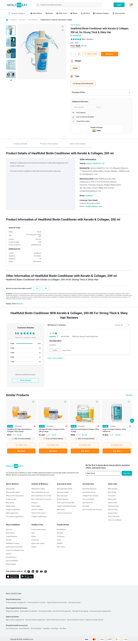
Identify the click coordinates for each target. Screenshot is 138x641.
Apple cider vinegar (38, 543)
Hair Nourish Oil (87, 503)
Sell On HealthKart (12, 561)
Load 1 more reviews (55, 358)
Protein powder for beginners (16, 602)
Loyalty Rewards (11, 536)
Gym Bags (54, 628)
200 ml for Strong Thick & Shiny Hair (85, 336)
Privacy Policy (112, 513)
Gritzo (59, 540)
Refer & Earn (10, 533)
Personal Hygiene (88, 499)
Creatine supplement (13, 509)
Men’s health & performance (56, 620)
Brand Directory (11, 557)
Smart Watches (24, 628)
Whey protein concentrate (15, 496)
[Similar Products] (21, 411)
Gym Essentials (36, 628)
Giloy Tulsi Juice (62, 496)
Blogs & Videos (11, 564)
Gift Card (86, 13)
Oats (33, 533)
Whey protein (10, 489)
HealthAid (77, 35)
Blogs (75, 13)
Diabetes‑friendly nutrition (94, 620)
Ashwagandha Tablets (64, 489)
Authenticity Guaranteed (14, 547)
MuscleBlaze (61, 529)
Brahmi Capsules (62, 499)
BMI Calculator (113, 489)
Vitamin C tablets (37, 509)
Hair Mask (85, 506)
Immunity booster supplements (100, 611)
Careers (8, 554)
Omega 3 (34, 503)
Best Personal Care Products (92, 509)
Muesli (33, 536)
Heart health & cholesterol (29, 611)
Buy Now (109, 54)
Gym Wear (62, 628)
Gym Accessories (12, 628)
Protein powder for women (36, 602)
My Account (112, 499)
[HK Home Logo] (17, 5)
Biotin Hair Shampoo (89, 489)
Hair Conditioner (76, 25)
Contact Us (111, 496)
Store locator (120, 13)
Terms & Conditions (114, 520)
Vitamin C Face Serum (64, 513)
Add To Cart (92, 54)
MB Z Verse (61, 547)
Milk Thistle (61, 509)
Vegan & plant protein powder (57, 602)
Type (77, 76)
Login (119, 5)
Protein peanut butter (38, 529)
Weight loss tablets (12, 611)
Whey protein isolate (13, 492)
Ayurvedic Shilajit (63, 492)
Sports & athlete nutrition (75, 620)
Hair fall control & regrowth (62, 611)
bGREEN (59, 543)
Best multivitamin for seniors (41, 499)
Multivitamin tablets (38, 489)
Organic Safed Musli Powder (66, 506)
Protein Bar (35, 540)
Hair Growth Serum (88, 492)
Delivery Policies (113, 506)
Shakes (34, 547)
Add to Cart (23, 445)
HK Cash (9, 540)
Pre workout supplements (15, 516)
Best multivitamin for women (41, 496)
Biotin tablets (35, 506)
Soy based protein (74, 602)
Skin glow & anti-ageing (80, 611)
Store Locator (112, 503)
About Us (9, 529)
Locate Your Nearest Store (15, 550)
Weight (78, 61)
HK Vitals (60, 533)
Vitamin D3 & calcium (38, 513)
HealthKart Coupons (13, 543)
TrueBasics (60, 536)
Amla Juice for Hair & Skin (65, 503)
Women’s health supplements (35, 620)
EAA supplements (12, 513)
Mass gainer (10, 503)
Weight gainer (10, 506)
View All (129, 395)
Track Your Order (114, 516)
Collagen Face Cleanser (90, 496)
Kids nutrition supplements (15, 620)
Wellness (20, 304)
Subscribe (126, 473)
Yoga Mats (46, 628)
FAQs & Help (112, 492)
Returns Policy (113, 509)
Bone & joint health (45, 611)
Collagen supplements (39, 516)
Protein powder (11, 499)
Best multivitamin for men (40, 492)
